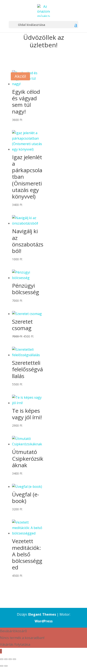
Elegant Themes (42, 614)
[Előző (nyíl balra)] (1, 666)
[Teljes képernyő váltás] (6, 659)
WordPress (44, 621)
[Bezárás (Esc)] (14, 659)
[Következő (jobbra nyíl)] (6, 666)
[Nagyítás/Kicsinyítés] (1, 659)
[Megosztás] (10, 659)
